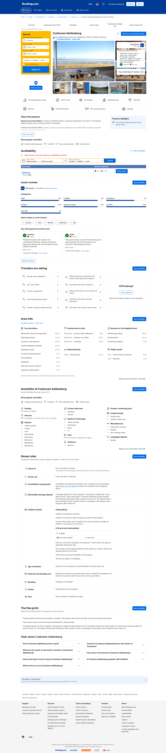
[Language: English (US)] (97, 4)
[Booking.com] (30, 4)
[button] (36, 60)
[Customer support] (103, 4)
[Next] (143, 60)
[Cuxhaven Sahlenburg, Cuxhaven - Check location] (54, 38)
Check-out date (28, 51)
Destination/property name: (32, 37)
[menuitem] (26, 10)
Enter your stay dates (68, 486)
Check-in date (27, 44)
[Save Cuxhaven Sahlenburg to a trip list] (117, 33)
